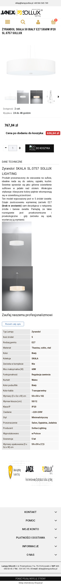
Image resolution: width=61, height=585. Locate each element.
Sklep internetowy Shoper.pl (30, 583)
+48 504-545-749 (41, 3)
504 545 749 (24, 569)
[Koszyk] (53, 22)
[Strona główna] (30, 12)
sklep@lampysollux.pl (24, 3)
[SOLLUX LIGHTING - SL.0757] (10, 97)
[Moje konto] (38, 22)
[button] (7, 22)
